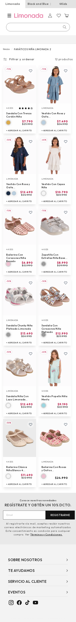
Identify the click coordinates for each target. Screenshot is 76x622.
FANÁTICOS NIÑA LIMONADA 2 (32, 49)
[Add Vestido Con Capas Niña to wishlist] (65, 141)
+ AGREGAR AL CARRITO (19, 130)
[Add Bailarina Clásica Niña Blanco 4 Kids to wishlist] (30, 424)
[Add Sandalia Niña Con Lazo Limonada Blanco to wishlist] (30, 353)
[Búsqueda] (65, 27)
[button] (9, 15)
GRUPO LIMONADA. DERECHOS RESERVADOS (39, 618)
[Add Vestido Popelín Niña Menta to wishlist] (65, 353)
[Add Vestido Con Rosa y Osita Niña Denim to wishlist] (65, 70)
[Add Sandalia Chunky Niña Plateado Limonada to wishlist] (30, 282)
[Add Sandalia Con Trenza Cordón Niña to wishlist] (30, 70)
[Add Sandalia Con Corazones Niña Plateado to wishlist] (65, 282)
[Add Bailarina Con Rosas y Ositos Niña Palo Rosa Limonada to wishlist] (65, 424)
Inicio (6, 49)
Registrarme (60, 515)
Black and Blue (38, 4)
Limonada (12, 4)
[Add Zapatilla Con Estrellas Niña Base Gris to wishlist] (65, 212)
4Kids (63, 4)
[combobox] (38, 27)
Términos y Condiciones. (46, 534)
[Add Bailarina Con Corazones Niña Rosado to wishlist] (30, 212)
